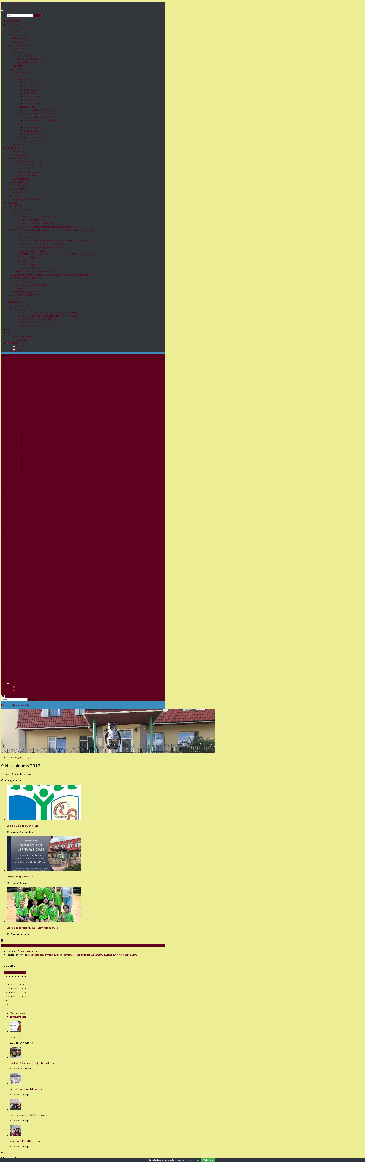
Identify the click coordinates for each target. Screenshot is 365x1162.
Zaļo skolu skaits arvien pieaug (22, 825)
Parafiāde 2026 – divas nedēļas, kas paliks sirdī (32, 1063)
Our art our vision (26, 261)
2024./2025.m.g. (32, 100)
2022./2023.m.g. (32, 93)
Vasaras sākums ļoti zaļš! (30, 237)
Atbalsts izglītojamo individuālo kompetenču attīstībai (39, 285)
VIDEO (10, 333)
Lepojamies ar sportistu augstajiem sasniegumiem (32, 927)
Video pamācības (21, 339)
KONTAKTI (12, 329)
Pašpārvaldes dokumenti (30, 165)
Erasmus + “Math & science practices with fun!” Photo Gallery (48, 315)
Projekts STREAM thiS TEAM (32, 220)
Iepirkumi (17, 144)
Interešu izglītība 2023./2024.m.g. (40, 113)
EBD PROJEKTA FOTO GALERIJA (34, 326)
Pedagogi (17, 65)
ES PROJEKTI (19, 233)
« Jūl (6, 1004)
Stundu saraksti (20, 178)
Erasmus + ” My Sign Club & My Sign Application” (41, 244)
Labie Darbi (18, 288)
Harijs (6, 774)
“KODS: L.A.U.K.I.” (21, 298)
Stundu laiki (18, 151)
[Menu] (2, 10)
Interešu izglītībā (26, 106)
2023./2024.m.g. (32, 96)
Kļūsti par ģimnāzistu (28, 55)
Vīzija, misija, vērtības (23, 28)
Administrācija (19, 69)
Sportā (21, 124)
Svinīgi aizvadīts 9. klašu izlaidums (26, 1141)
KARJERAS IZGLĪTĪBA (17, 189)
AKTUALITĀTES (15, 21)
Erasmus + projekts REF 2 (30, 257)
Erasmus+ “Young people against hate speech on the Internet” (48, 226)
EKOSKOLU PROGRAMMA (25, 291)
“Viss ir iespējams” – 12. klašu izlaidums (28, 1115)
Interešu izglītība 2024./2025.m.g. (40, 117)
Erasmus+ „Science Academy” (32, 250)
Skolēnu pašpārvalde (22, 161)
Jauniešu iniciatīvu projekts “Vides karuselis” (33, 271)
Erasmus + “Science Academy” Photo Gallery (39, 319)
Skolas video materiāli (23, 336)
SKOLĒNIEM (13, 148)
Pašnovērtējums (20, 38)
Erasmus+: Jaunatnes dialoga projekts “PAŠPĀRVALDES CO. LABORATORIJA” (55, 240)
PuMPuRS (17, 206)
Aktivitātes (18, 158)
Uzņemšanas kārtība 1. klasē (32, 62)
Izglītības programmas (23, 45)
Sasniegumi (18, 76)
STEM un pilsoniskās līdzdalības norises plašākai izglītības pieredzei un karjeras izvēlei (53, 230)
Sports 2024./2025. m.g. (36, 137)
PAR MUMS (12, 24)
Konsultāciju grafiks (22, 182)
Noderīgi (17, 192)
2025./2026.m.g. (32, 103)
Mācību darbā (24, 79)
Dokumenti (18, 41)
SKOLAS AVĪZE (20, 154)
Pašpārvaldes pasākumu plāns (32, 175)
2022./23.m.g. (30, 130)
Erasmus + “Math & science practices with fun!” (41, 247)
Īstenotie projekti (21, 213)
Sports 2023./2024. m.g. (36, 134)
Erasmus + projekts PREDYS (32, 264)
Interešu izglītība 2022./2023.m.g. (40, 110)
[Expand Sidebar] (2, 940)
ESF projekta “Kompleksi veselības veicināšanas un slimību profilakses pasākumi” (51, 274)
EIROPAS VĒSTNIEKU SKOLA (27, 278)
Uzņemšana (18, 52)
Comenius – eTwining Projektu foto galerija (39, 322)
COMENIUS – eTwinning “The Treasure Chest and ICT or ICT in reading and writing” (57, 254)
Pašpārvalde (24, 168)
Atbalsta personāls (22, 72)
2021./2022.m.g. (32, 89)
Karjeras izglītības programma (27, 199)
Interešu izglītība (21, 185)
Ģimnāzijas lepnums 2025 (20, 876)
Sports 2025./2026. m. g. (36, 141)
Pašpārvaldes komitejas (29, 172)
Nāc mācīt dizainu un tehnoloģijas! (26, 1089)
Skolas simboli (19, 35)
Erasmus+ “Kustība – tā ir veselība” (35, 223)
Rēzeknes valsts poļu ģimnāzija (16, 4)
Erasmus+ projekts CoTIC (30, 268)
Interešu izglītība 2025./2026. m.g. (40, 120)
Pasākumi (17, 196)
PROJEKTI (12, 202)
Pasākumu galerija (21, 305)
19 (12, 992)
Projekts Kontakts (21, 209)
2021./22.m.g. (30, 127)
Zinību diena (15, 1037)
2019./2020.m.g (32, 83)
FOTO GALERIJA (15, 302)
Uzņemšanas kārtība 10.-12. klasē (34, 59)
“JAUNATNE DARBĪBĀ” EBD (26, 295)
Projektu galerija (20, 309)
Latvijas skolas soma (23, 281)
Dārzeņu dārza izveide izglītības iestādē (37, 216)
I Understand (208, 1160)
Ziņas (29, 757)
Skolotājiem (18, 48)
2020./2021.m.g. (32, 86)
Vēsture (16, 31)
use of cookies (193, 1160)
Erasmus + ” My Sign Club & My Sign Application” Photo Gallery (48, 312)
